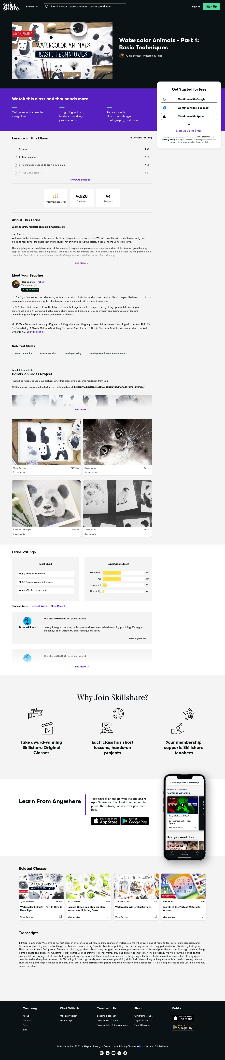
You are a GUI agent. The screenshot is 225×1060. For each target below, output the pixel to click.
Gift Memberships (143, 1016)
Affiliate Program (68, 1016)
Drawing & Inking (72, 353)
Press (25, 1025)
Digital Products (142, 1020)
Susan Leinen (90, 467)
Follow (41, 282)
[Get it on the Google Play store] (135, 821)
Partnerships (66, 1020)
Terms (107, 1046)
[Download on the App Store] (104, 821)
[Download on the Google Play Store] (187, 1027)
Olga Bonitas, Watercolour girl (144, 55)
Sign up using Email (189, 130)
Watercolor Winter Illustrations (133, 907)
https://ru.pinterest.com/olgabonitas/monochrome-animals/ (109, 386)
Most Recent (57, 606)
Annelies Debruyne (22, 529)
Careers (27, 1020)
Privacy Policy (168, 139)
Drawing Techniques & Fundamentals (108, 353)
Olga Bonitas (33, 282)
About (26, 1016)
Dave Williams (27, 627)
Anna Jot (27, 664)
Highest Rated (20, 606)
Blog (25, 1029)
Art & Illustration (48, 353)
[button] (37, 6)
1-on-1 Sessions (142, 1025)
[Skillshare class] (41, 886)
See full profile (35, 331)
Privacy (96, 1046)
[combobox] (85, 6)
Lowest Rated (39, 606)
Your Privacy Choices (125, 1046)
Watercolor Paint (23, 353)
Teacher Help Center (107, 1020)
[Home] (11, 6)
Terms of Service (203, 137)
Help (86, 1046)
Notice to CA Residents (156, 1046)
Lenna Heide (90, 529)
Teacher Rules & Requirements (112, 1025)
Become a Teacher (106, 1016)
